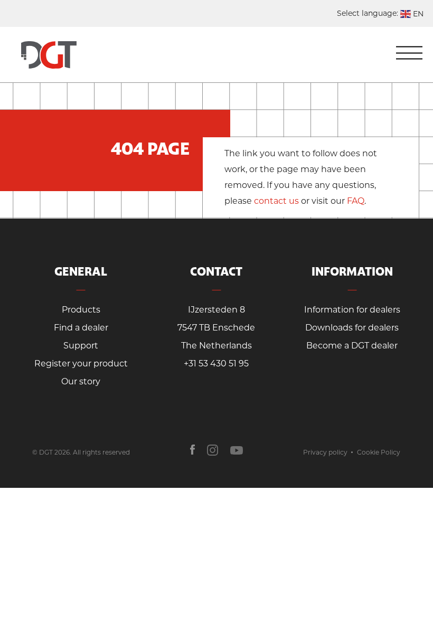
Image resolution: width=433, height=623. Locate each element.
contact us (276, 201)
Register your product (81, 363)
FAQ (355, 201)
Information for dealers (352, 310)
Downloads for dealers (352, 328)
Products (81, 310)
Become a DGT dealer (352, 346)
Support (80, 346)
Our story (80, 381)
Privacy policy (325, 452)
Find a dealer (81, 328)
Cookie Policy (378, 452)
